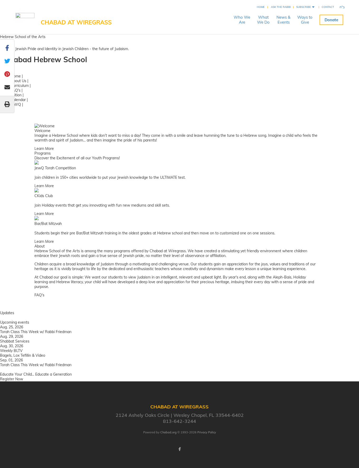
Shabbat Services (14, 341)
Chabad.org (168, 432)
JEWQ (16, 104)
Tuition (16, 95)
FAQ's (15, 90)
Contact (328, 7)
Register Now (11, 379)
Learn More (44, 148)
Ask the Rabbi (281, 7)
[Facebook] (179, 449)
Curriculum (20, 85)
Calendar (18, 99)
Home (261, 7)
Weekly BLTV (11, 350)
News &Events (283, 20)
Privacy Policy (206, 432)
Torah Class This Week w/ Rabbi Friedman (35, 331)
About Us (18, 80)
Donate (331, 19)
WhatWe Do (263, 20)
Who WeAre (242, 20)
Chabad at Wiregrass (76, 22)
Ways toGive (304, 20)
